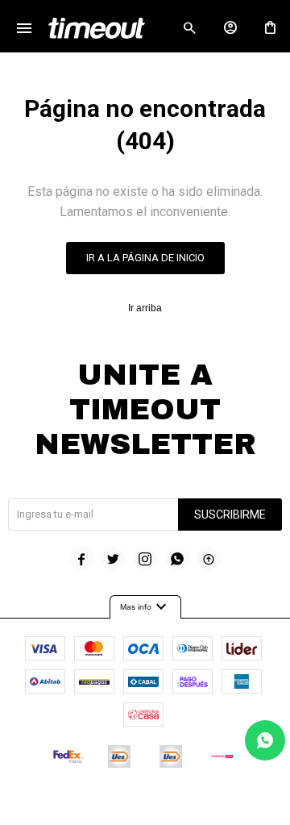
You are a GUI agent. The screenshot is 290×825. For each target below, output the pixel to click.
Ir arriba (145, 308)
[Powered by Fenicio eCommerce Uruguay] (212, 805)
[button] (189, 28)
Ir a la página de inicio (145, 258)
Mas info (145, 607)
